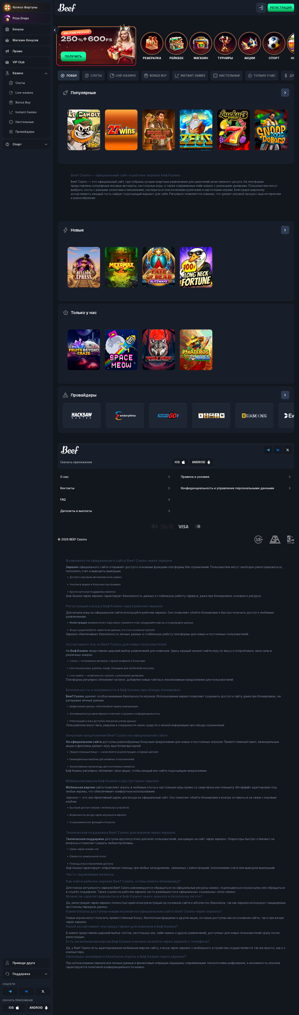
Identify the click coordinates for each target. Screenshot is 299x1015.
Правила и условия (195, 476)
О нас (64, 476)
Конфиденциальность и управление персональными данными (227, 488)
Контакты (67, 488)
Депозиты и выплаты (76, 511)
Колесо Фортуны (25, 7)
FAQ (63, 499)
